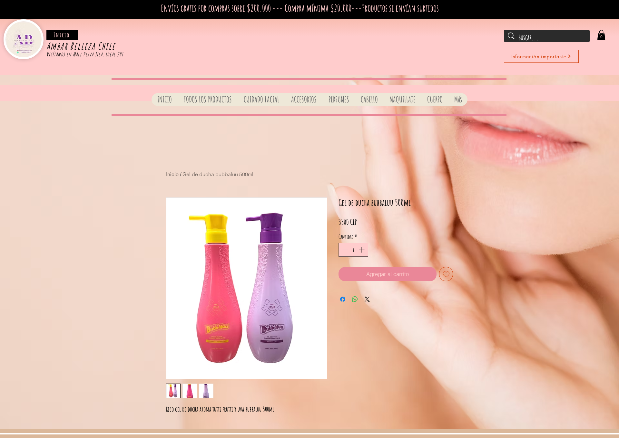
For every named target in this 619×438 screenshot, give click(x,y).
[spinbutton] (353, 249)
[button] (601, 35)
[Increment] (362, 249)
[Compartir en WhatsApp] (355, 299)
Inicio (172, 174)
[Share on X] (367, 299)
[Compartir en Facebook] (343, 299)
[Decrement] (344, 249)
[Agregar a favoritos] (446, 274)
